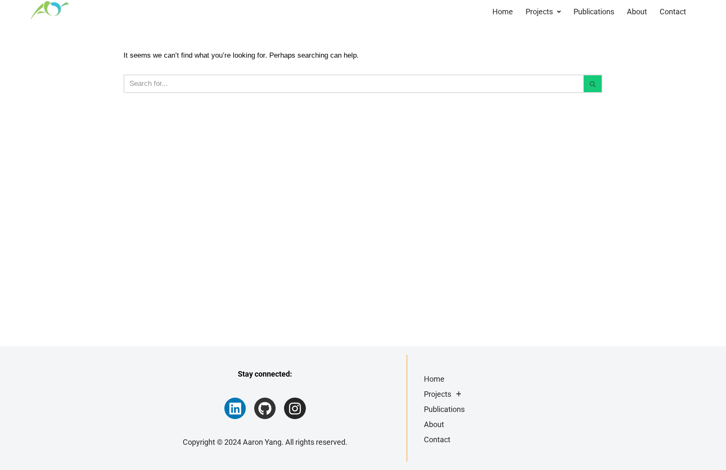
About (637, 11)
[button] (543, 12)
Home (502, 11)
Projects (539, 11)
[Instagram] (294, 408)
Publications (593, 11)
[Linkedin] (235, 408)
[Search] (593, 83)
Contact (673, 11)
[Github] (265, 408)
